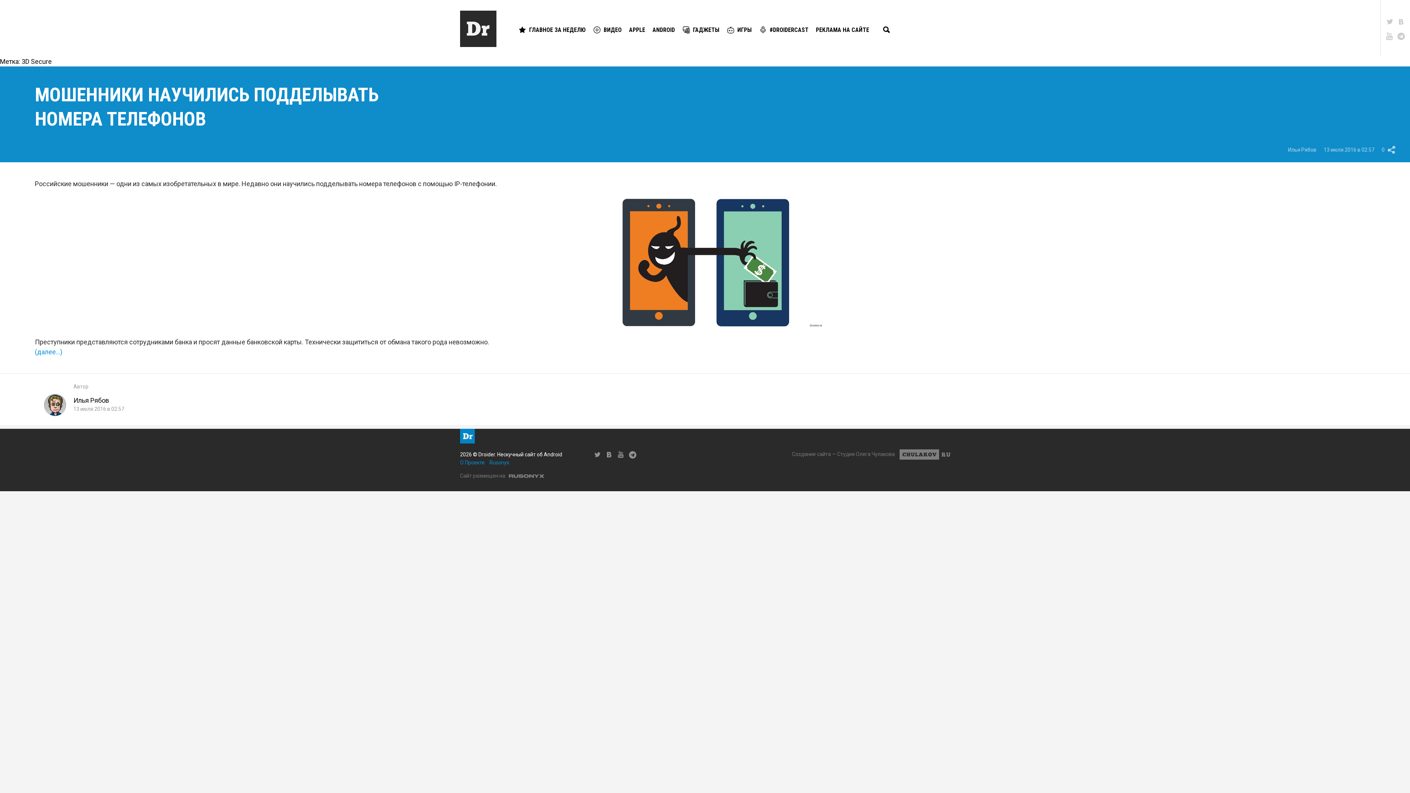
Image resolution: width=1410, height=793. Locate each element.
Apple (637, 29)
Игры (744, 29)
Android (663, 29)
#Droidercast (789, 29)
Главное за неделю (557, 29)
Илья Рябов (1302, 150)
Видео (613, 29)
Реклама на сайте (842, 29)
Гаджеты (706, 29)
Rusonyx (499, 463)
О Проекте (472, 463)
